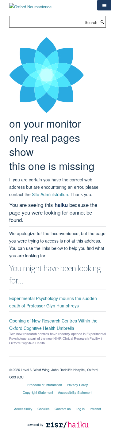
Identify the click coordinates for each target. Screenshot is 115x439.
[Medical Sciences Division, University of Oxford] (57, 364)
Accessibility (23, 408)
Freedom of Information (44, 384)
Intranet (95, 408)
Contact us (63, 408)
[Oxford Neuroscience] (30, 4)
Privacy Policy (77, 384)
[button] (104, 5)
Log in (80, 408)
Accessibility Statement (75, 392)
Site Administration (50, 194)
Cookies (43, 408)
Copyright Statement (38, 392)
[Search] (102, 21)
